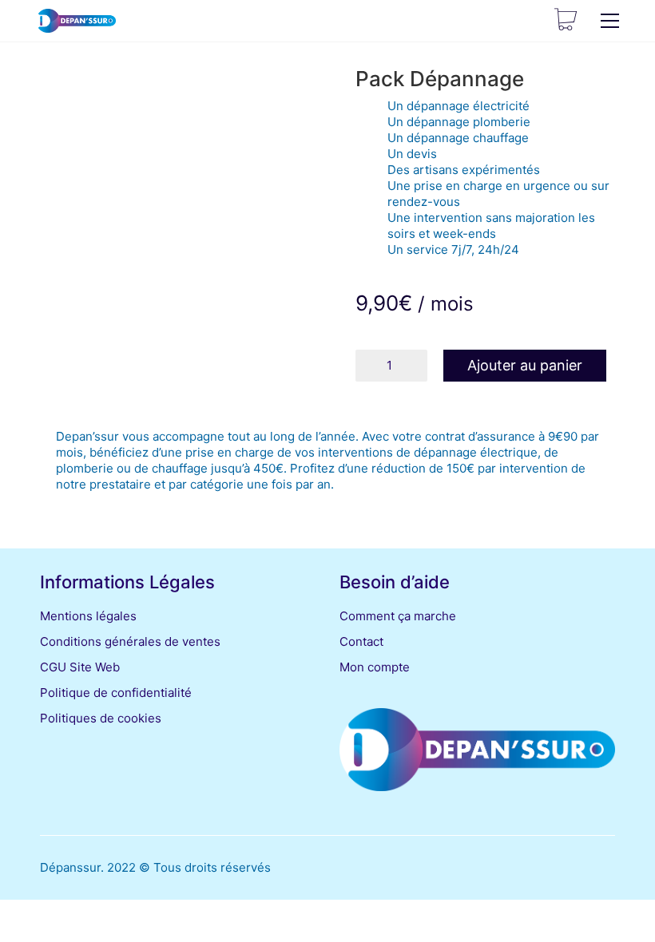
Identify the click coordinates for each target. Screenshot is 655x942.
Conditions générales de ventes (130, 641)
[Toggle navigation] (610, 21)
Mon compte (374, 667)
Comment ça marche (397, 615)
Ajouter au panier (524, 365)
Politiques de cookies (100, 718)
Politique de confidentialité (116, 692)
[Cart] (565, 21)
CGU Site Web (80, 667)
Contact (361, 641)
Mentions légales (88, 615)
